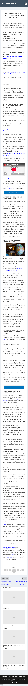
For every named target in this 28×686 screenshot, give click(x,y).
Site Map (7, 678)
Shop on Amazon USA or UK (14, 178)
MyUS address (8, 188)
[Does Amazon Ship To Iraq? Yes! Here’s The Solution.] (14, 657)
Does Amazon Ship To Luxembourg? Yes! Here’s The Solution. (12, 606)
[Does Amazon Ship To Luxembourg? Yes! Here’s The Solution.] (14, 597)
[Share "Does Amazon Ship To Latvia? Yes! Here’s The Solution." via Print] (15, 572)
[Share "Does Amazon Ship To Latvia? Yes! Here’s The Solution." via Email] (12, 572)
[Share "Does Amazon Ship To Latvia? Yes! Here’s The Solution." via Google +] (10, 570)
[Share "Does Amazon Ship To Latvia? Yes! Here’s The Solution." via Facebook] (5, 570)
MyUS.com (8, 136)
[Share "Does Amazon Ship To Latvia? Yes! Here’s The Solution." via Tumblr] (12, 570)
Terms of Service (18, 676)
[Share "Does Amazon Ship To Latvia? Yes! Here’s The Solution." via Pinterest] (15, 570)
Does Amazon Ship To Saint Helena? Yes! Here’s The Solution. (12, 626)
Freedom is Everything (15, 678)
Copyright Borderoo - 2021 (8, 676)
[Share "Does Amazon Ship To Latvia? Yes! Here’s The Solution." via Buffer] (20, 570)
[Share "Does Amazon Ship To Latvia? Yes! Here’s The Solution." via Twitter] (7, 570)
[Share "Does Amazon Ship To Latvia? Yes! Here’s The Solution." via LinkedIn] (18, 570)
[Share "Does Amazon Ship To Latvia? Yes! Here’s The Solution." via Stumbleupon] (23, 570)
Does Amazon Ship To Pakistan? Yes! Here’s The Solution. (13, 646)
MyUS (12, 139)
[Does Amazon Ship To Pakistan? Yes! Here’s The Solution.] (14, 637)
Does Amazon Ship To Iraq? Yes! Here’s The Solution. (13, 666)
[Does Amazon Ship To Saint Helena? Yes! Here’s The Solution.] (14, 617)
